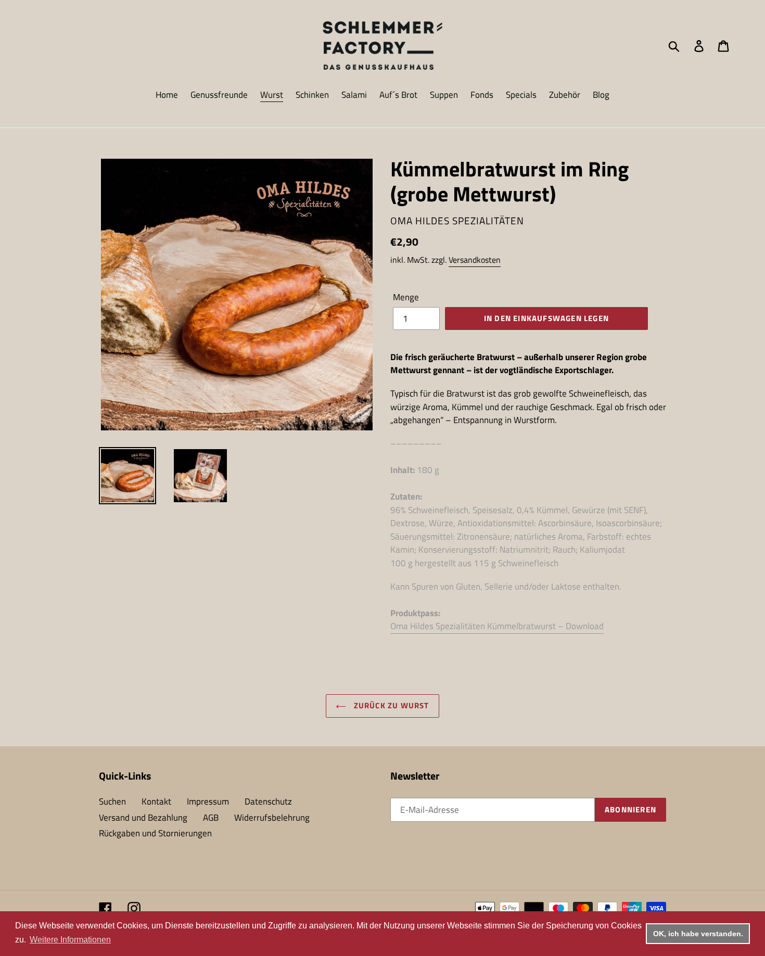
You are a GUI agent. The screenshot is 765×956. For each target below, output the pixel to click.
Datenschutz (268, 801)
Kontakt (156, 801)
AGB (211, 817)
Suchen (112, 801)
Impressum (208, 801)
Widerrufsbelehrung (272, 817)
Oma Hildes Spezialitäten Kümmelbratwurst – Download (497, 626)
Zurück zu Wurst (390, 705)
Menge (406, 297)
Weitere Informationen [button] (70, 939)
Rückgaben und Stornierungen (155, 833)
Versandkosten (475, 259)
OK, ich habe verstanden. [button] (698, 933)
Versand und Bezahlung (143, 817)
